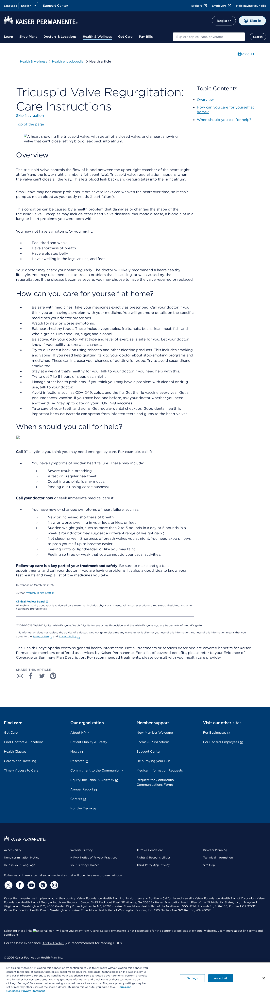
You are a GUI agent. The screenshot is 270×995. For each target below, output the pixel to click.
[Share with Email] (20, 676)
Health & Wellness (97, 36)
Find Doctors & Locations (23, 742)
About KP (78, 732)
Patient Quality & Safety (88, 742)
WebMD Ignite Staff (38, 592)
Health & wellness (33, 61)
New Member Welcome (155, 732)
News (74, 751)
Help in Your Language (19, 865)
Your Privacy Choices (84, 865)
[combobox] (209, 36)
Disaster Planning (215, 850)
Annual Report (81, 789)
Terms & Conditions (150, 850)
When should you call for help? (224, 120)
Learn (8, 36)
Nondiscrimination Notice (21, 857)
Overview (205, 99)
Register (224, 21)
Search (258, 36)
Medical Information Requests (160, 770)
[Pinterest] (42, 885)
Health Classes (15, 751)
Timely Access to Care (21, 770)
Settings (192, 978)
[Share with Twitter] (42, 676)
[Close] (263, 978)
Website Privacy (81, 850)
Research (77, 761)
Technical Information (218, 857)
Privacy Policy (67, 636)
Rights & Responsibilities (154, 857)
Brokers (196, 5)
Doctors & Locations (59, 36)
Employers (219, 5)
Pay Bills (146, 36)
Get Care (125, 36)
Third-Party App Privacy (153, 865)
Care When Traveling (20, 761)
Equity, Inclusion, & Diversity (92, 780)
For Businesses (214, 732)
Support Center (55, 5)
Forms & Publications (153, 742)
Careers (76, 799)
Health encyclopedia (68, 61)
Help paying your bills (251, 5)
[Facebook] (19, 885)
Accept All (220, 978)
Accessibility (12, 850)
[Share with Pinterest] (53, 676)
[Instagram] (54, 885)
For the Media (81, 808)
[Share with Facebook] (31, 676)
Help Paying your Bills (154, 761)
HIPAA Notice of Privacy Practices (93, 857)
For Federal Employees (221, 742)
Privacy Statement (33, 990)
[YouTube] (31, 885)
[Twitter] (8, 885)
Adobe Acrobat (53, 943)
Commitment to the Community (95, 770)
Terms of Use (41, 636)
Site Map (209, 865)
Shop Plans (28, 36)
